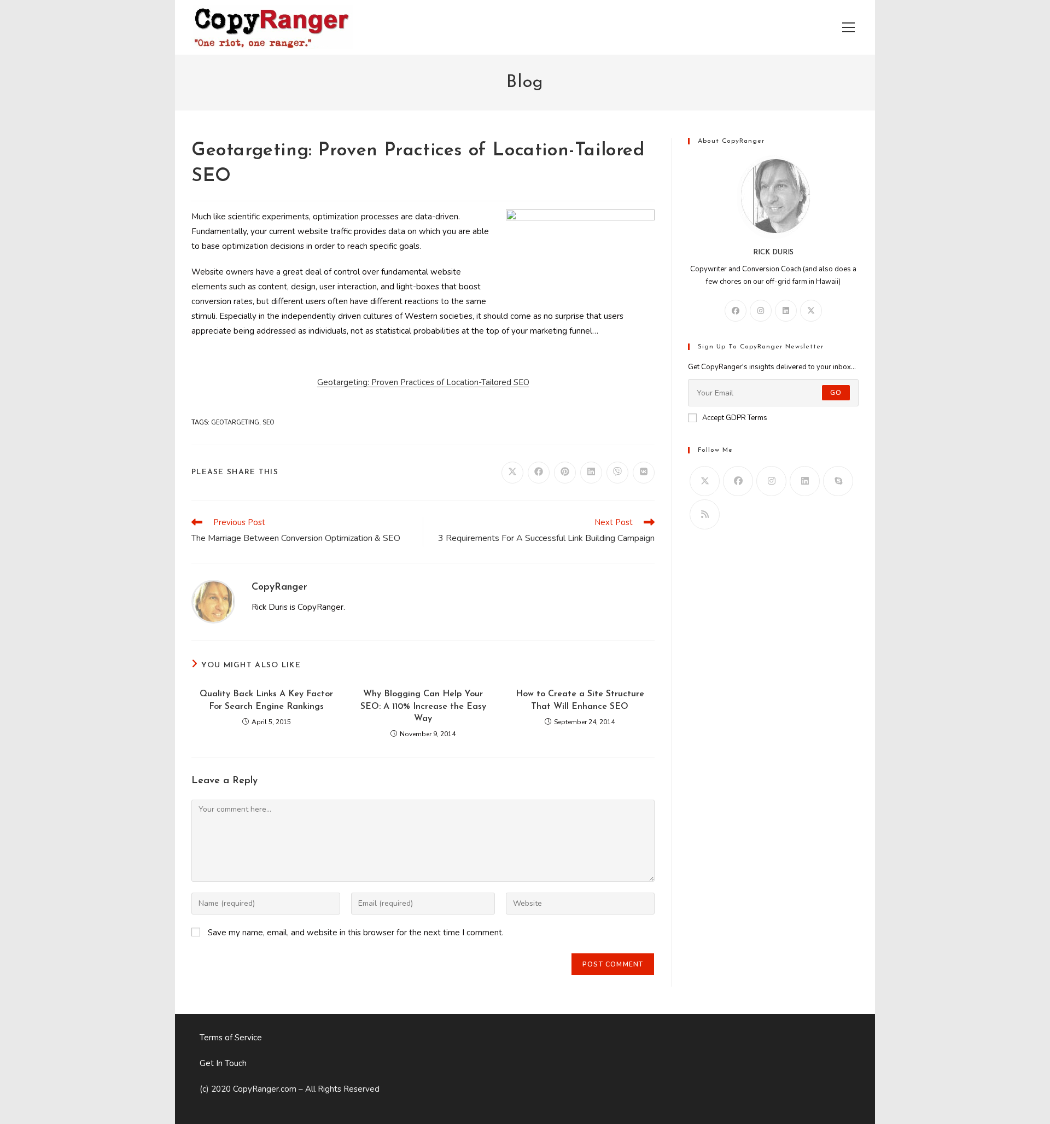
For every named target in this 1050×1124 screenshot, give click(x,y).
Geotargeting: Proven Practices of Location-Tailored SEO (423, 382)
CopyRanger (279, 587)
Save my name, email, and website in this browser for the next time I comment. (356, 932)
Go (836, 392)
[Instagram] (761, 311)
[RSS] (705, 514)
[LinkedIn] (786, 311)
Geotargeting (235, 422)
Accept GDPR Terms (734, 418)
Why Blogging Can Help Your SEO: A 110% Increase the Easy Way (423, 706)
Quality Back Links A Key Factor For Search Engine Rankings (266, 700)
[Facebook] (735, 311)
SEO (268, 422)
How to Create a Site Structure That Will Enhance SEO (580, 700)
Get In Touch (223, 1063)
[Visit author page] (213, 600)
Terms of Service (231, 1037)
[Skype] (838, 481)
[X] (811, 311)
